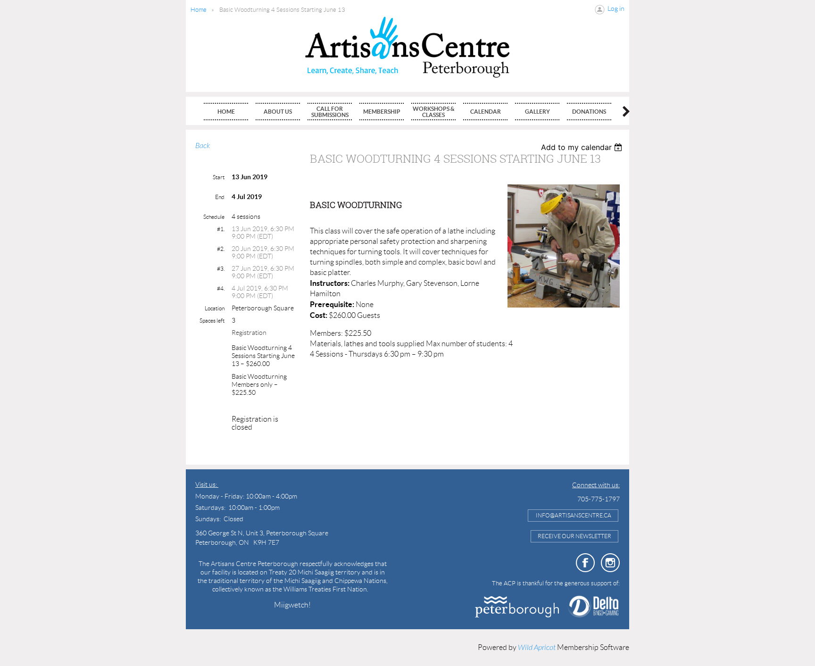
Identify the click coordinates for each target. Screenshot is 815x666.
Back (202, 146)
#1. (221, 229)
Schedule (214, 217)
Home (199, 9)
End (220, 197)
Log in (615, 8)
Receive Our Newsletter (574, 536)
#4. (221, 288)
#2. (221, 249)
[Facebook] (585, 562)
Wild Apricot (537, 647)
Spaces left (212, 320)
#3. (221, 269)
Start (219, 177)
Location (215, 308)
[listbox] (582, 147)
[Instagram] (610, 562)
